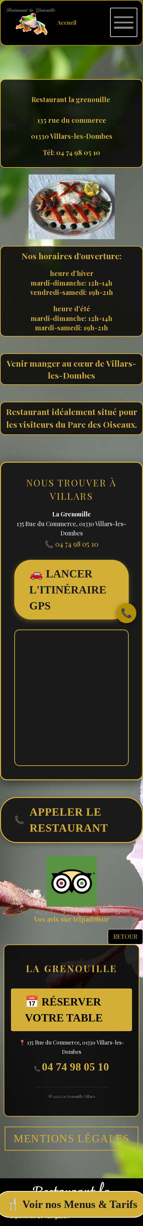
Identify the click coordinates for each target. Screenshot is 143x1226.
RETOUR (125, 936)
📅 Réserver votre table (64, 1009)
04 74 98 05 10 (75, 1067)
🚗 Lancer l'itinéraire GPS (67, 589)
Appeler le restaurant (61, 820)
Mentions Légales (71, 1138)
